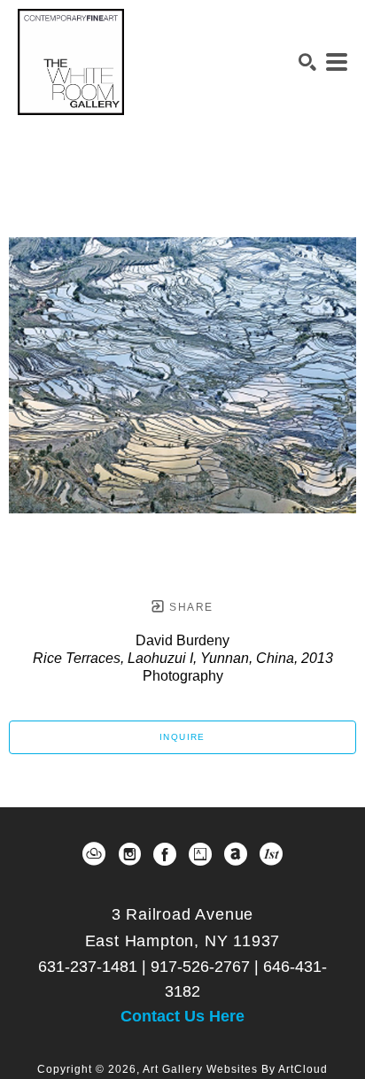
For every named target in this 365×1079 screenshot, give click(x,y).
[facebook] (164, 854)
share (189, 607)
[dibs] (271, 854)
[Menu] (336, 62)
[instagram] (129, 854)
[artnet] (235, 854)
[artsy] (200, 854)
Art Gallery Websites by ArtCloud (235, 1069)
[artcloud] (93, 854)
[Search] (307, 62)
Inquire (182, 737)
